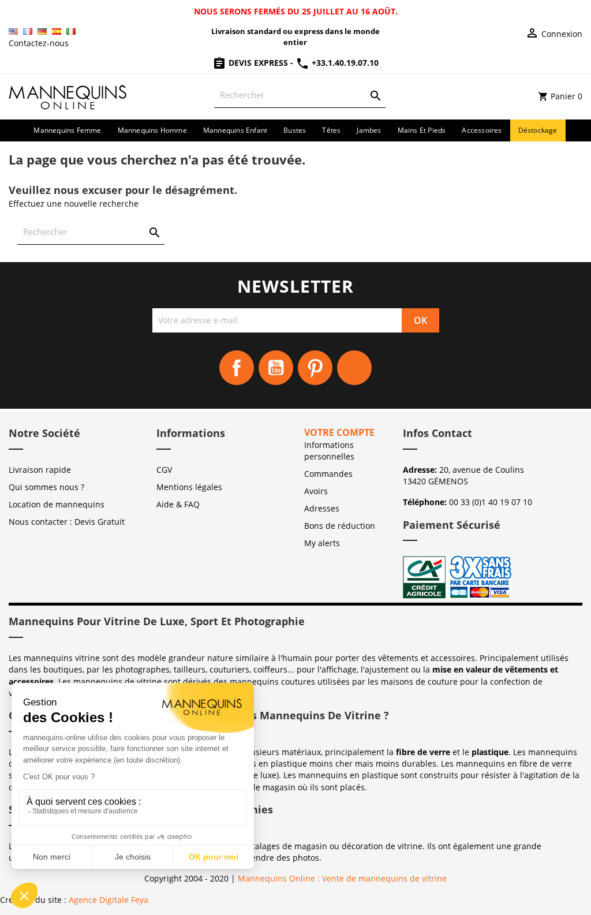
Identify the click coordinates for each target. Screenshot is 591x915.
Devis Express (258, 62)
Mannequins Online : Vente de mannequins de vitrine (342, 878)
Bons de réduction (339, 525)
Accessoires (482, 130)
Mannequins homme (152, 130)
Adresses (321, 508)
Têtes (331, 130)
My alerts (322, 542)
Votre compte (339, 432)
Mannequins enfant (235, 130)
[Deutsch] (42, 31)
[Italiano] (71, 31)
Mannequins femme (67, 130)
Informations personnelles (329, 450)
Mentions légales (189, 486)
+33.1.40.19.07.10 (344, 62)
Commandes (328, 473)
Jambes (369, 130)
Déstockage (538, 130)
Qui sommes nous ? (46, 486)
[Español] (56, 31)
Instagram (354, 367)
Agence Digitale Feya (108, 899)
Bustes (294, 130)
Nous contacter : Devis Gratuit (67, 521)
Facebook (236, 367)
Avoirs (316, 490)
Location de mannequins (56, 504)
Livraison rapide (40, 469)
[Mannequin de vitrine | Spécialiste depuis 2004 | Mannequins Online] (68, 95)
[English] (13, 31)
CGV (164, 469)
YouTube (276, 367)
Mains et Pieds (422, 130)
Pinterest (315, 367)
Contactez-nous (39, 43)
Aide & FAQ (178, 504)
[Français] (27, 31)
